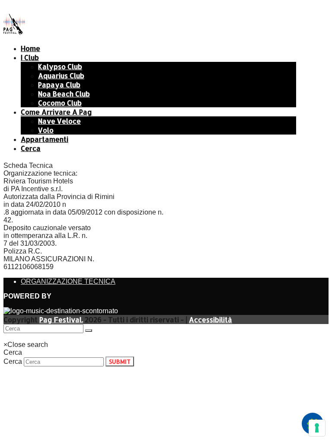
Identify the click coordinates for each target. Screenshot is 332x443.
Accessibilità (210, 319)
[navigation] (22, 336)
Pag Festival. (61, 319)
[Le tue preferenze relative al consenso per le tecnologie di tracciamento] (317, 428)
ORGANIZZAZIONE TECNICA (68, 281)
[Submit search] (88, 330)
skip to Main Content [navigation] (34, 7)
